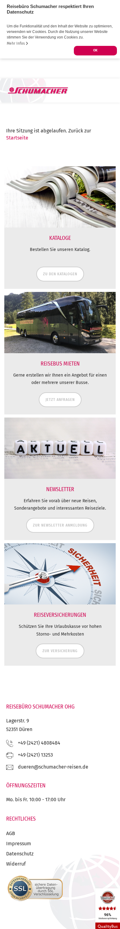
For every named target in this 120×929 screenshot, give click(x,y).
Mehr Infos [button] (16, 43)
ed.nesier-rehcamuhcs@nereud (53, 767)
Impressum (18, 843)
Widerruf (16, 864)
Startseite (17, 138)
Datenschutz (20, 854)
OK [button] (95, 50)
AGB (10, 833)
